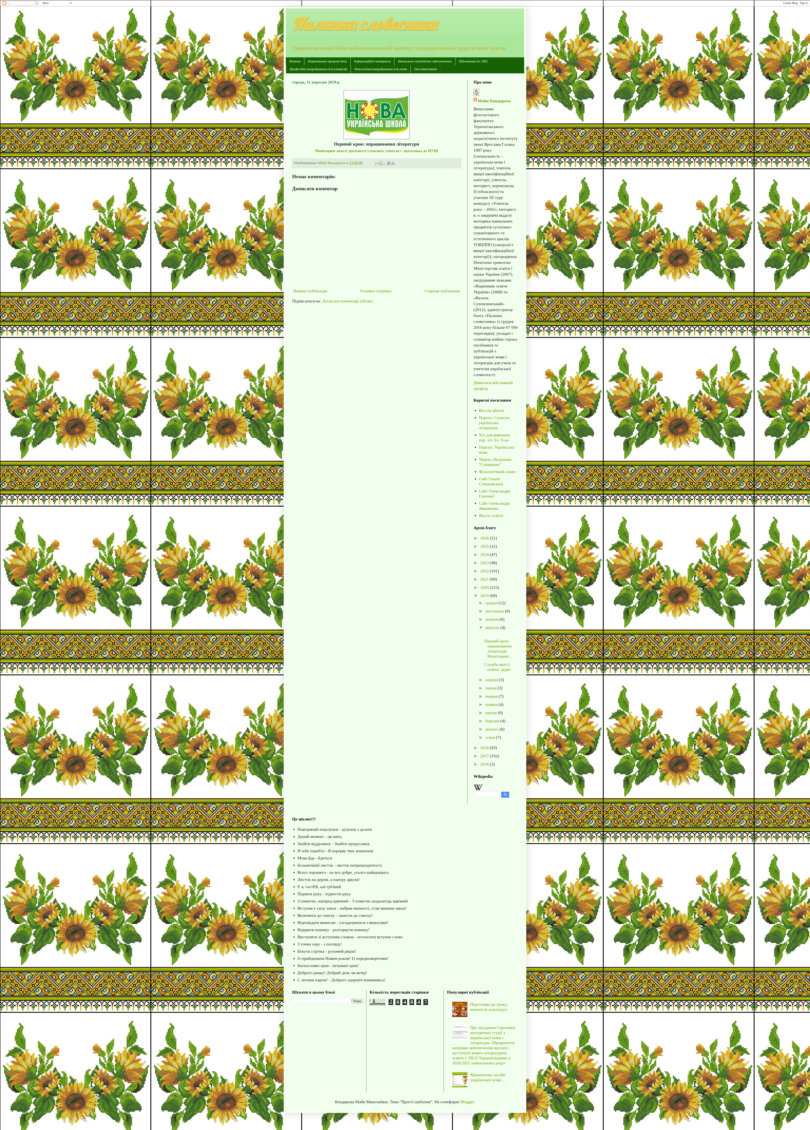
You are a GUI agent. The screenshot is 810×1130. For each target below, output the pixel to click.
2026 (485, 538)
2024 (485, 554)
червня (492, 696)
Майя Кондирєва (494, 100)
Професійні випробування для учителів (318, 69)
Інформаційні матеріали (372, 61)
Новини (295, 61)
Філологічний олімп (497, 471)
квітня (491, 712)
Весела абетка (491, 410)
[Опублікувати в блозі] (381, 163)
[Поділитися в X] (385, 163)
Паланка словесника (364, 23)
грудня (491, 602)
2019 (485, 595)
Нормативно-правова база (327, 61)
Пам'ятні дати (425, 69)
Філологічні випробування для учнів (380, 69)
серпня (492, 679)
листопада (495, 611)
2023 (485, 562)
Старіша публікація (442, 291)
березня (492, 721)
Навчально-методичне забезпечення (425, 61)
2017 (485, 756)
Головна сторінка (375, 291)
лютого (492, 729)
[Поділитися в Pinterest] (393, 163)
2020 (485, 587)
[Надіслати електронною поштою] (377, 163)
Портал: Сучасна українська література (494, 422)
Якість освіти (491, 515)
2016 (485, 764)
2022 (485, 571)
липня (491, 688)
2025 (485, 546)
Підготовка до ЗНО (473, 61)
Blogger (467, 1101)
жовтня (492, 619)
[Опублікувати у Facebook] (389, 163)
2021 (485, 579)
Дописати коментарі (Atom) (347, 301)
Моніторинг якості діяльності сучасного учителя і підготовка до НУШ (376, 151)
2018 (485, 747)
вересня (492, 627)
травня (491, 704)
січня (490, 737)
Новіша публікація (310, 291)
